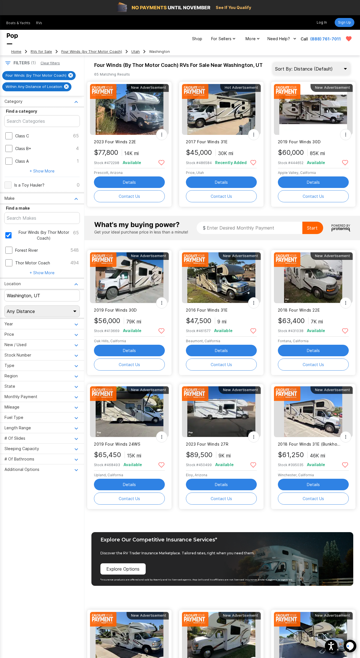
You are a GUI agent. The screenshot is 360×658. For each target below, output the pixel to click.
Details (129, 182)
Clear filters (50, 63)
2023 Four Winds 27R (207, 444)
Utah (135, 51)
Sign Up (344, 22)
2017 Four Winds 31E (207, 141)
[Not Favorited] (161, 162)
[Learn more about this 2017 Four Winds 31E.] (221, 109)
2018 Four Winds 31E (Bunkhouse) (310, 444)
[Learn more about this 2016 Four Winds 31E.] (221, 277)
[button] (331, 646)
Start (312, 228)
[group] (39, 75)
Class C (22, 135)
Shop (197, 38)
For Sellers (221, 38)
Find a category (21, 111)
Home (16, 51)
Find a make (18, 208)
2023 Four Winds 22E (115, 141)
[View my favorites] (349, 39)
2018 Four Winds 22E (299, 310)
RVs (39, 23)
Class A (22, 161)
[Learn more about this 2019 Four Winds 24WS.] (129, 411)
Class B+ (23, 148)
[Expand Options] (161, 134)
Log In (322, 22)
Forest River (26, 250)
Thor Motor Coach (32, 262)
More (251, 38)
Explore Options (123, 569)
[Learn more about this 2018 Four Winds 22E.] (313, 277)
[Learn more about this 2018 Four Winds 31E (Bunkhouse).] (313, 411)
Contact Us (129, 196)
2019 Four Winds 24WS (117, 444)
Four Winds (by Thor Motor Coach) (91, 51)
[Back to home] (12, 39)
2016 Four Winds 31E (207, 310)
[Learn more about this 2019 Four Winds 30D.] (313, 109)
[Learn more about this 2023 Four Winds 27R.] (221, 411)
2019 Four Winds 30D (299, 141)
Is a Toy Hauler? (29, 185)
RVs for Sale (41, 51)
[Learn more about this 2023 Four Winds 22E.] (129, 109)
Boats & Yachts (18, 23)
